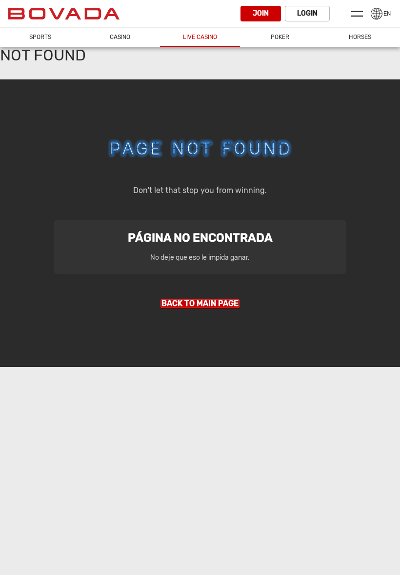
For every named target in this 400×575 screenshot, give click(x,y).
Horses (360, 37)
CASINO (120, 37)
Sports (40, 37)
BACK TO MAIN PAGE (200, 303)
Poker (280, 37)
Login (307, 13)
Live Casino (200, 37)
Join (261, 13)
